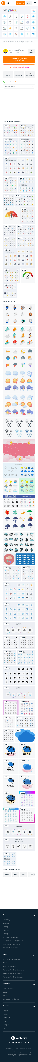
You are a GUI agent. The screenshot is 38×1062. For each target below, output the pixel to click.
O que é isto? (18, 82)
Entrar (29, 3)
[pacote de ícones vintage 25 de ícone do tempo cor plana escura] (11, 863)
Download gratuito (19, 59)
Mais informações (10, 85)
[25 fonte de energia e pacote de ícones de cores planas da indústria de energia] (18, 197)
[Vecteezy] (3, 3)
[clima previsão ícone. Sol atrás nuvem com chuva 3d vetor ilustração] (18, 459)
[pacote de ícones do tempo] (18, 596)
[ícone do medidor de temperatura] (10, 369)
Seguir (31, 52)
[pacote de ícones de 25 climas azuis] (18, 734)
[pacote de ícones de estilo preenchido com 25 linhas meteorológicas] (12, 877)
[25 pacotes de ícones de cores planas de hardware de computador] (13, 249)
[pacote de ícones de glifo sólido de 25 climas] (18, 814)
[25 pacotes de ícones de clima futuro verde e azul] (11, 1049)
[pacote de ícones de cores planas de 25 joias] (12, 320)
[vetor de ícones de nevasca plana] (18, 636)
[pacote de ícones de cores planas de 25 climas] (18, 714)
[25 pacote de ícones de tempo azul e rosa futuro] (11, 1033)
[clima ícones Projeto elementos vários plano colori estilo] (18, 614)
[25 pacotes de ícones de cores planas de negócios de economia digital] (12, 296)
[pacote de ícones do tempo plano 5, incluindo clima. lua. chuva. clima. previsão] (18, 831)
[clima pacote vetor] (11, 564)
